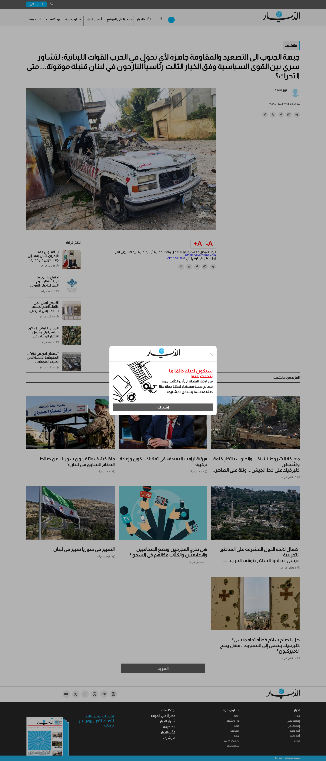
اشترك (163, 407)
